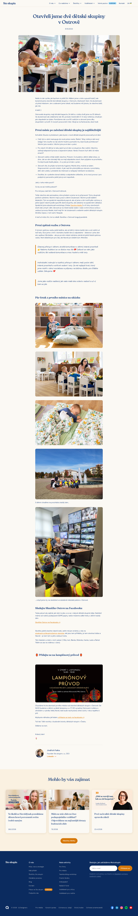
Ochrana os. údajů (65, 908)
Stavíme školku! (76, 205)
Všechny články (69, 841)
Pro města (63, 870)
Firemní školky (64, 878)
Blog (30, 882)
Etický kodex (79, 908)
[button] (52, 3)
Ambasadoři (63, 882)
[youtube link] (130, 907)
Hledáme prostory (35, 878)
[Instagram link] (121, 907)
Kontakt (31, 886)
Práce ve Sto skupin (36, 890)
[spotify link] (126, 907)
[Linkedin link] (116, 907)
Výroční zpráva (50, 908)
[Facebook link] (112, 907)
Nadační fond (64, 886)
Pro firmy (62, 867)
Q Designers (22, 908)
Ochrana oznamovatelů (94, 908)
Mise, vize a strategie (36, 867)
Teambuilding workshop (67, 874)
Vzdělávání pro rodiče (67, 893)
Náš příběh (33, 870)
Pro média (39, 908)
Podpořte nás (34, 893)
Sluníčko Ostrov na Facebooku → (47, 622)
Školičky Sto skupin (36, 874)
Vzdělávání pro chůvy (67, 889)
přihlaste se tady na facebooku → (71, 717)
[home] (9, 3)
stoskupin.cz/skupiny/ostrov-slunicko (49, 633)
